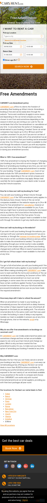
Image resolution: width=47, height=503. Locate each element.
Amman (8, 399)
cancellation (29, 205)
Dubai (7, 394)
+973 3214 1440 (14, 476)
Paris (7, 401)
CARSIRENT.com (7, 107)
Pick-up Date (8, 43)
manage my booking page (30, 236)
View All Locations (7, 425)
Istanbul (8, 419)
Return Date (7, 51)
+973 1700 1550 (14, 483)
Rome (7, 406)
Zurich (7, 414)
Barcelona (9, 409)
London (8, 404)
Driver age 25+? (11, 60)
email (32, 320)
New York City (10, 411)
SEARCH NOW (22, 66)
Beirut (7, 396)
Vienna (8, 416)
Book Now (12, 448)
